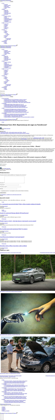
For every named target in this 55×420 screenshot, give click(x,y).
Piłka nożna (8, 39)
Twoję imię (2, 184)
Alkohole (5, 31)
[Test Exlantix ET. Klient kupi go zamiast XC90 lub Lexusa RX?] (28, 272)
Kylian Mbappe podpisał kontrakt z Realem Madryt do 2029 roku (15, 398)
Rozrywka (6, 35)
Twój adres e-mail (3, 186)
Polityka (5, 43)
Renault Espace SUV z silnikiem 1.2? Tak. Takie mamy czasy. (14, 100)
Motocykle (6, 10)
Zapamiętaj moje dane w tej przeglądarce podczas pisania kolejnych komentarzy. (15, 190)
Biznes (5, 42)
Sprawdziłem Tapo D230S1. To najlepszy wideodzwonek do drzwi (15, 110)
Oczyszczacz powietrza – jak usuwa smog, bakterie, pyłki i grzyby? (15, 380)
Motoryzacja (6, 11)
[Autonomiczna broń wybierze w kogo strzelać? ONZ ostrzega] (47, 252)
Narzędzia (6, 25)
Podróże (5, 36)
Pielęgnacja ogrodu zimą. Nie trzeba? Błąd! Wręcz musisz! (14, 382)
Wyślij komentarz (3, 192)
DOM (3, 22)
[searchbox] (5, 1)
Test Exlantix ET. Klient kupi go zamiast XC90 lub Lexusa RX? (11, 291)
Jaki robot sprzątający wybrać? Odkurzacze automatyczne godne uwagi (16, 112)
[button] (2, 417)
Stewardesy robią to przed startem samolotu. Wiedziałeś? (13, 401)
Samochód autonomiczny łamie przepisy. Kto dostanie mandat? (10, 375)
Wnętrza (5, 28)
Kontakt (3, 407)
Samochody (6, 12)
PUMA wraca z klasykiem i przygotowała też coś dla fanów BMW (15, 114)
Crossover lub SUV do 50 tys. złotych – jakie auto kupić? (14, 389)
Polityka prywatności (5, 410)
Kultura (5, 32)
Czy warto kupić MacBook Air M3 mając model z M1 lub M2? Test (15, 107)
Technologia (4, 383)
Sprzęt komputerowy (7, 19)
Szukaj (12, 1)
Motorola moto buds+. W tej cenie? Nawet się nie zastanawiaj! (15, 106)
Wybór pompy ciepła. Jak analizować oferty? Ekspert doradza (14, 381)
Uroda (5, 8)
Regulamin (4, 408)
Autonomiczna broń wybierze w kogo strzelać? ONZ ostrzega (10, 252)
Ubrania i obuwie (7, 7)
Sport (5, 37)
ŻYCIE (3, 29)
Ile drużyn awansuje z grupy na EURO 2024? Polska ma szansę (15, 397)
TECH (3, 15)
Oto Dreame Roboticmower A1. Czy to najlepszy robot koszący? (15, 111)
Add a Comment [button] (3, 170)
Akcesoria (6, 4)
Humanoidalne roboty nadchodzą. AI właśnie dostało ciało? (10, 334)
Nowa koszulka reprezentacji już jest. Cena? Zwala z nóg (14, 394)
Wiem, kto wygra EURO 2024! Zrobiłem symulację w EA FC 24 (15, 396)
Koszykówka (8, 38)
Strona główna (2, 120)
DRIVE (3, 9)
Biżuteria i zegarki (7, 5)
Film (7, 33)
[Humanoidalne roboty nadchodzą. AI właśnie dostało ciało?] (28, 313)
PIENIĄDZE (4, 41)
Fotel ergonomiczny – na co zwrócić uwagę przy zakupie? (14, 384)
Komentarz (2, 182)
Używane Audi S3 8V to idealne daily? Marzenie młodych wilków (15, 101)
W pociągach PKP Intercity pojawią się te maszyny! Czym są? (14, 402)
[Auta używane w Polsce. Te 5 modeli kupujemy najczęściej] (28, 355)
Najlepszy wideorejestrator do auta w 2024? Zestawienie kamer (15, 388)
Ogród (5, 26)
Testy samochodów (7, 13)
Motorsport (6, 14)
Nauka (5, 30)
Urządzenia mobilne (7, 21)
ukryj (5, 131)
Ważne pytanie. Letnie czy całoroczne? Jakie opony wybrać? (14, 390)
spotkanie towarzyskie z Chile (38, 137)
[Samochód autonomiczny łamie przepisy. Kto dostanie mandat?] (50, 375)
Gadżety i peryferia (7, 16)
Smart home (6, 27)
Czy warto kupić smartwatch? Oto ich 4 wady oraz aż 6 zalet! (14, 386)
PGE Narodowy (24, 138)
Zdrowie (5, 40)
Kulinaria (5, 24)
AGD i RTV (6, 23)
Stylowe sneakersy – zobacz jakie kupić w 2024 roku (13, 392)
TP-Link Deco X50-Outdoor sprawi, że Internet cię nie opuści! (15, 109)
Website (1, 188)
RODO (3, 409)
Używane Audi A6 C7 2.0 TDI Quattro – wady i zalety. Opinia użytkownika (17, 102)
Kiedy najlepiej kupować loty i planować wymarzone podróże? (15, 400)
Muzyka (7, 34)
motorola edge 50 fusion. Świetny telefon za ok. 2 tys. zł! (14, 104)
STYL (3, 3)
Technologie (6, 20)
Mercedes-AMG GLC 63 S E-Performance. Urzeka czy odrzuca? (15, 99)
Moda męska (6, 6)
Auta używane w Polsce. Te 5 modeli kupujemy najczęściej (10, 373)
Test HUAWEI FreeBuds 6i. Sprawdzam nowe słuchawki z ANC (15, 105)
